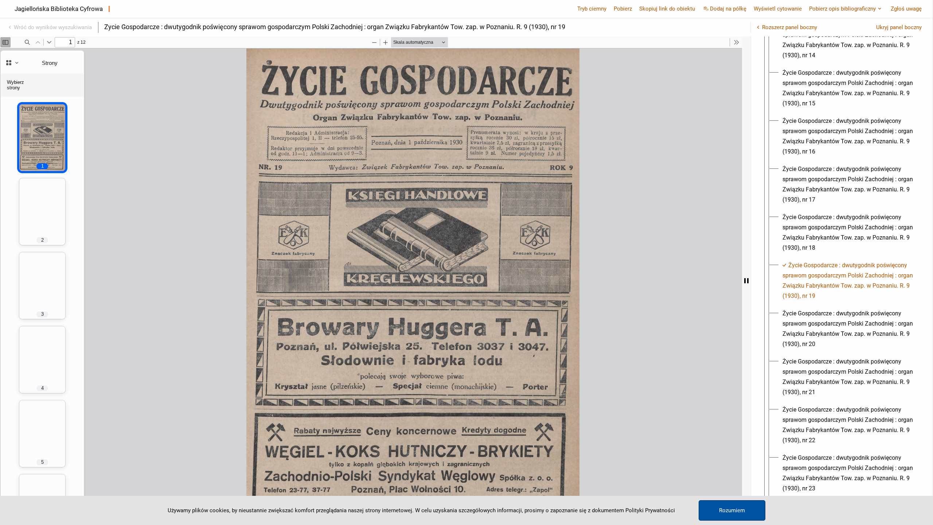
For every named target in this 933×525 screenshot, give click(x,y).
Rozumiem (732, 510)
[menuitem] (848, 40)
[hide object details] (746, 280)
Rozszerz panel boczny (789, 27)
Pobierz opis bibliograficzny (842, 8)
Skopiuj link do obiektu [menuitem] (667, 8)
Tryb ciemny (591, 8)
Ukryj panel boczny (899, 27)
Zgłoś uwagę (906, 8)
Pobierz (623, 8)
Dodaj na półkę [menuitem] (728, 8)
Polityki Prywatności (650, 510)
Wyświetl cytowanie (778, 8)
